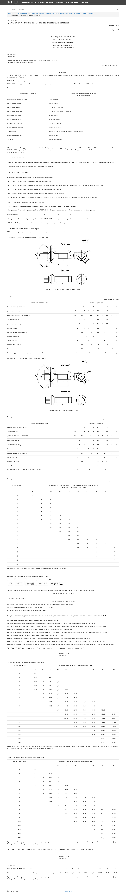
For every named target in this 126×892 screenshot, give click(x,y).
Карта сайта (68, 891)
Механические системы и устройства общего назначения (63, 13)
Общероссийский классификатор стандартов (37, 2)
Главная (10, 13)
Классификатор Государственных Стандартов (72, 2)
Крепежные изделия (88, 13)
